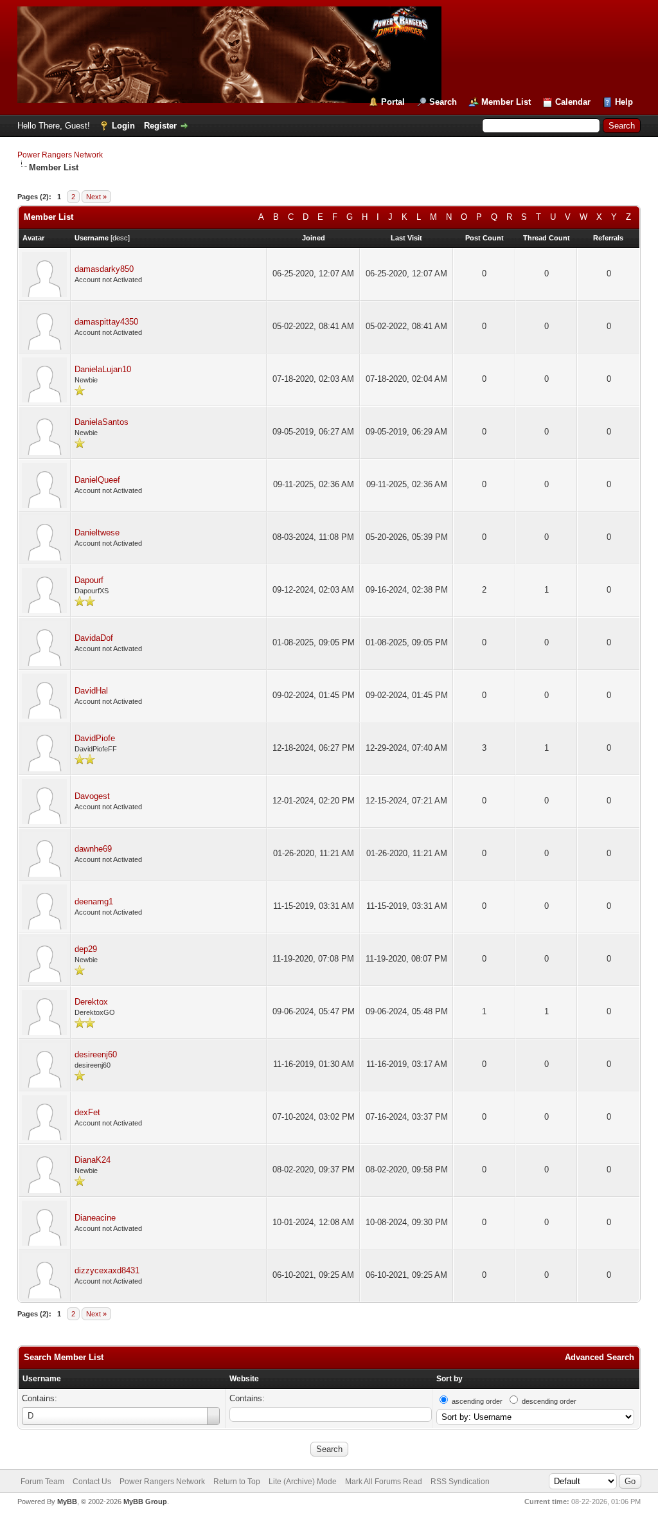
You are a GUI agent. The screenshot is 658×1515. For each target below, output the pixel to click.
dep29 (86, 949)
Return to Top (236, 1481)
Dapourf (89, 580)
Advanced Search (599, 1357)
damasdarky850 (104, 269)
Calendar (573, 102)
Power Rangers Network (60, 154)
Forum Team (42, 1481)
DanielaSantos (102, 422)
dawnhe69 (93, 849)
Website (244, 1378)
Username (41, 1378)
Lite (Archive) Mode (303, 1481)
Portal (393, 102)
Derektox (91, 1002)
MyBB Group (145, 1501)
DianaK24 (93, 1160)
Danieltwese (97, 532)
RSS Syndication (460, 1481)
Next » (96, 197)
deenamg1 (94, 901)
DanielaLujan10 (103, 369)
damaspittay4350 (106, 322)
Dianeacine (95, 1218)
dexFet (87, 1112)
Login (123, 125)
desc (120, 238)
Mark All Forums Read (383, 1481)
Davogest (92, 796)
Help (624, 102)
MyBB (67, 1501)
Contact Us (92, 1481)
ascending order (477, 1401)
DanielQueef (97, 480)
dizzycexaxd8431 (107, 1270)
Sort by (449, 1378)
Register (160, 125)
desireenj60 (96, 1054)
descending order (549, 1401)
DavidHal (91, 690)
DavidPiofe (95, 738)
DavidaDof (94, 638)
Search (443, 102)
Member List (506, 102)
